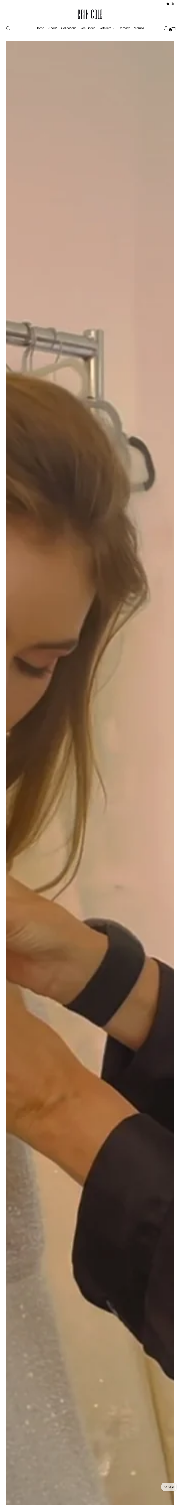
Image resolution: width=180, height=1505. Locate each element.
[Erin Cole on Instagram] (172, 3)
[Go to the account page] (164, 28)
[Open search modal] (7, 28)
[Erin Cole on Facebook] (167, 3)
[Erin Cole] (90, 14)
